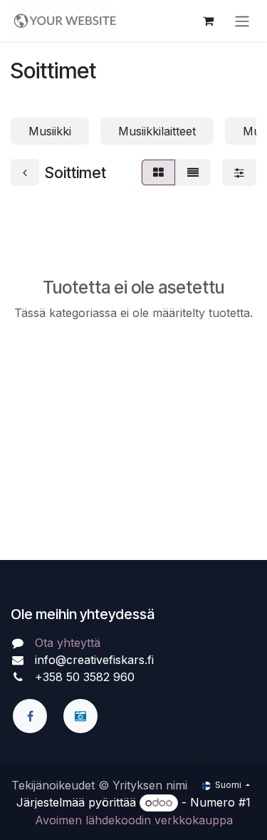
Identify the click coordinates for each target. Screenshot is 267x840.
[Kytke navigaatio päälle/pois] (242, 21)
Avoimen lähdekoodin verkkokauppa (134, 820)
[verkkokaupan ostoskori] (208, 20)
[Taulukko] (158, 172)
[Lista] (193, 172)
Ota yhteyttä (67, 643)
